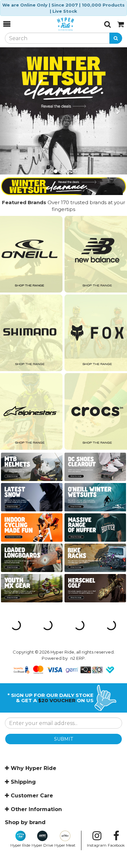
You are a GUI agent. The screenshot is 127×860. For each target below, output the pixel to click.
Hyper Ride (20, 845)
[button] (9, 110)
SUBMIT (63, 739)
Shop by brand (25, 822)
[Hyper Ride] (57, 24)
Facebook (116, 845)
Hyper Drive (42, 845)
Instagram (96, 845)
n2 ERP (77, 658)
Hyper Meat (65, 845)
